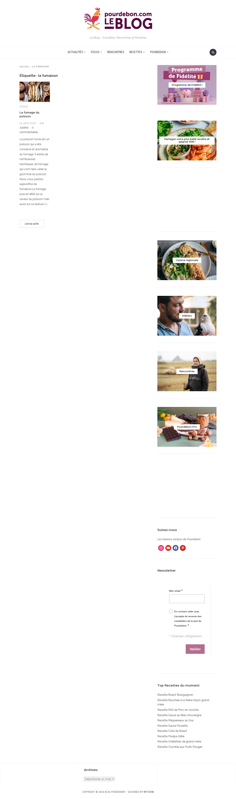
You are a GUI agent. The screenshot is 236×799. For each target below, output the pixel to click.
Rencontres (115, 52)
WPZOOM (149, 792)
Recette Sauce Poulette (172, 725)
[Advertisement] (186, 200)
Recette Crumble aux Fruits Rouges (179, 746)
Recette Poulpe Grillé (170, 736)
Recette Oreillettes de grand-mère (179, 741)
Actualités (75, 52)
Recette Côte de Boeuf (172, 731)
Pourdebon (158, 52)
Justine (24, 127)
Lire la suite (32, 223)
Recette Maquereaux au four (175, 720)
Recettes (135, 52)
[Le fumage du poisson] (35, 83)
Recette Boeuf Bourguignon (175, 694)
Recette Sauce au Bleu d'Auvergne (179, 715)
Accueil (24, 66)
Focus (95, 52)
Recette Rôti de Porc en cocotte (178, 709)
